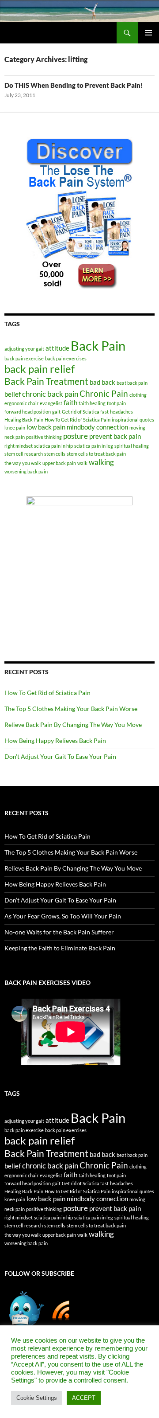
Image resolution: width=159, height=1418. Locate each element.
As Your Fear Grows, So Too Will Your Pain (62, 916)
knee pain (14, 427)
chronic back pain (50, 393)
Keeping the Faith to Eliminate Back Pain (59, 948)
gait (56, 411)
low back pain (45, 427)
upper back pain (59, 463)
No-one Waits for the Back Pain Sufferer (59, 932)
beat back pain (132, 383)
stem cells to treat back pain (96, 454)
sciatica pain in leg (93, 446)
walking (101, 462)
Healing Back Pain (23, 419)
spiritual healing (131, 446)
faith (70, 402)
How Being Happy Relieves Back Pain (55, 740)
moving (137, 427)
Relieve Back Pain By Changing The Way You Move (73, 724)
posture (75, 436)
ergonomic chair (21, 403)
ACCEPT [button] (83, 1398)
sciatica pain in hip (53, 446)
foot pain (116, 403)
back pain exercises (66, 358)
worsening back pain (26, 471)
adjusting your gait (24, 349)
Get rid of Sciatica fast (85, 411)
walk (82, 463)
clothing (138, 395)
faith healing (92, 403)
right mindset (18, 446)
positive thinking (44, 437)
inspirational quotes (133, 419)
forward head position (27, 411)
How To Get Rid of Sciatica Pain (77, 419)
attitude (57, 348)
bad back (102, 382)
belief (12, 394)
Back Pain (98, 345)
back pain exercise (24, 358)
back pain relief (39, 368)
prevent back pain (115, 436)
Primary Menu (148, 32)
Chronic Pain (104, 393)
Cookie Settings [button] (36, 1398)
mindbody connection (97, 427)
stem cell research (23, 454)
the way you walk (22, 463)
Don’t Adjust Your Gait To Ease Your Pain (60, 756)
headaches (121, 411)
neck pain (14, 437)
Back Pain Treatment (46, 381)
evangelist (51, 403)
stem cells (54, 454)
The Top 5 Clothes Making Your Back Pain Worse (70, 708)
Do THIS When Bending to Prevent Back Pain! (73, 85)
